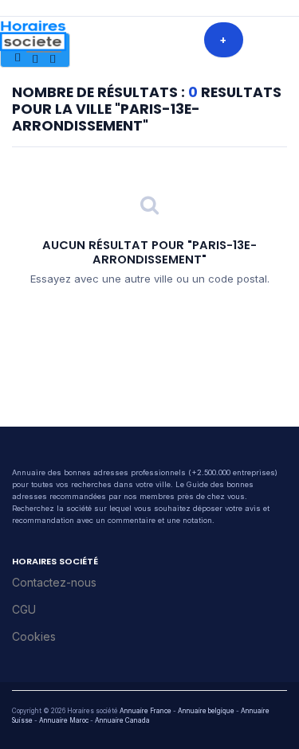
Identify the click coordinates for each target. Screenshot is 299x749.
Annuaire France (145, 711)
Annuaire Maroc (64, 720)
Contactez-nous (54, 582)
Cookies (34, 636)
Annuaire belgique (206, 711)
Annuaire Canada (122, 720)
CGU (24, 609)
